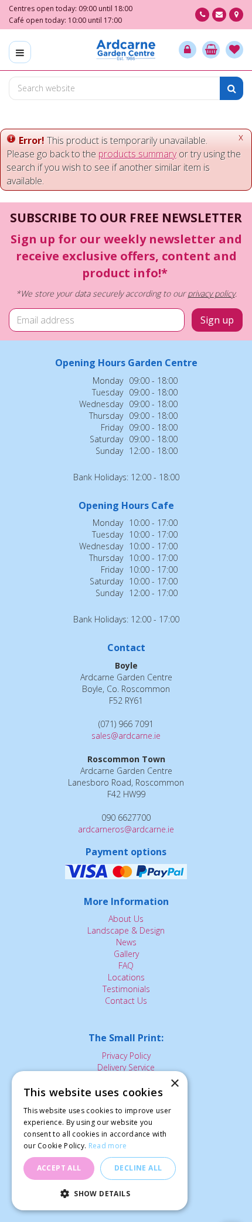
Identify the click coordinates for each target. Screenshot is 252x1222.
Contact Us (126, 1000)
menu (20, 52)
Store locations (236, 15)
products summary (137, 153)
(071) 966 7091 (202, 15)
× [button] (174, 1083)
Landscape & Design (126, 930)
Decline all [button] (138, 1168)
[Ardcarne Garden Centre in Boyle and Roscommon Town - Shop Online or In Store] (126, 49)
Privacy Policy (126, 1055)
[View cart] (211, 49)
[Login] (187, 49)
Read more (107, 1146)
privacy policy (211, 293)
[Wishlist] (234, 49)
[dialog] (100, 1140)
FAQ (126, 965)
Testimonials (126, 988)
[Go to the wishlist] (234, 49)
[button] (99, 1193)
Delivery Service (126, 1067)
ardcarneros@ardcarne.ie (126, 829)
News (126, 942)
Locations (126, 977)
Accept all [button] (59, 1168)
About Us (126, 918)
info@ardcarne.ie (219, 15)
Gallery (126, 953)
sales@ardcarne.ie (126, 735)
